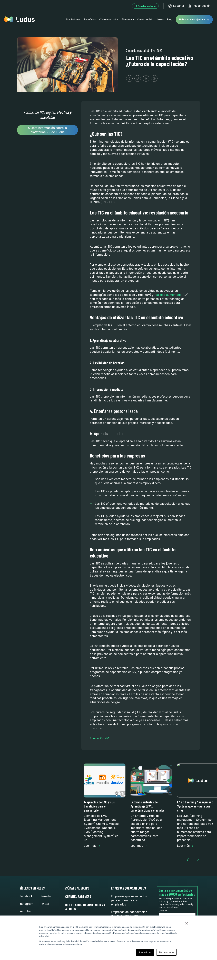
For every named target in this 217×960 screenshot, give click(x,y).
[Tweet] (137, 78)
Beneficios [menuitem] (90, 19)
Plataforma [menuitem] (128, 19)
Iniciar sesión (202, 5)
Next (199, 859)
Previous (189, 859)
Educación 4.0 (99, 738)
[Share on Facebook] (129, 78)
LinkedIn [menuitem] (45, 896)
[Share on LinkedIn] (146, 78)
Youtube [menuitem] (25, 911)
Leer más (90, 845)
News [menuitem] (160, 19)
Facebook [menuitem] (26, 896)
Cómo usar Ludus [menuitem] (109, 19)
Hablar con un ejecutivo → (194, 19)
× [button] (187, 922)
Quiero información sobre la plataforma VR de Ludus (47, 130)
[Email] (154, 78)
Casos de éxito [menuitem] (145, 19)
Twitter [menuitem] (44, 903)
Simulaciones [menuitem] (73, 19)
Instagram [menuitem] (26, 903)
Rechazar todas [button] (166, 952)
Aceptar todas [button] (145, 952)
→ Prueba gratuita (145, 6)
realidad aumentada (168, 295)
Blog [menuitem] (169, 19)
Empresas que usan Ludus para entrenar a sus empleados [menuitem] (129, 900)
